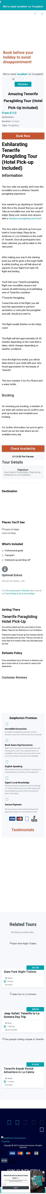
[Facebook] (9, 1122)
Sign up (15, 1188)
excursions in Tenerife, (19, 590)
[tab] (23, 481)
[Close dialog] (43, 1172)
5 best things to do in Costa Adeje (19, 593)
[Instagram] (17, 1122)
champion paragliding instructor (24, 218)
